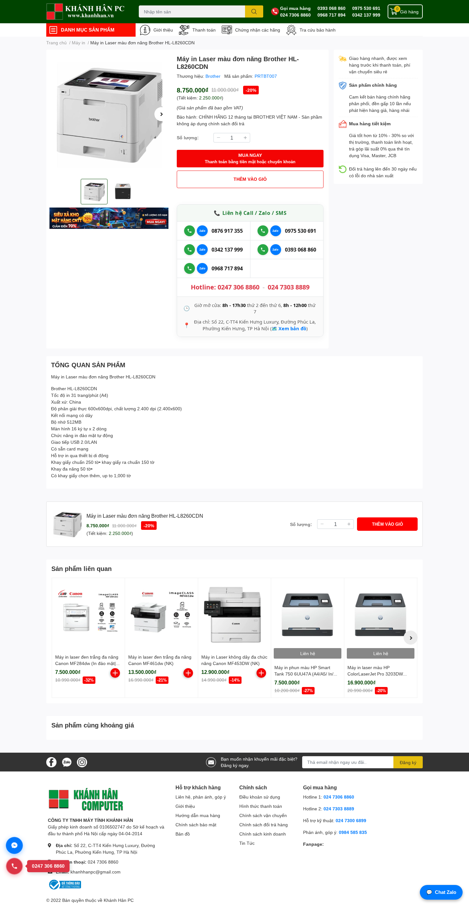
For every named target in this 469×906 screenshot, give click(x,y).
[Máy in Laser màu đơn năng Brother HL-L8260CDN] (108, 114)
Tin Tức (247, 843)
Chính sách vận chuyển (263, 815)
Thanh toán (204, 30)
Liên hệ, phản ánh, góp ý (200, 797)
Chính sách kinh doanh (262, 834)
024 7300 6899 (351, 820)
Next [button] (161, 114)
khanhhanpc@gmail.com (96, 871)
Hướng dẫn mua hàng (197, 815)
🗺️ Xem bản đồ (289, 328)
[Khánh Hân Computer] (85, 11)
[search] (254, 11)
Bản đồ (182, 834)
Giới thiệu (163, 30)
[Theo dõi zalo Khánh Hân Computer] (67, 761)
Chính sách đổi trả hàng (263, 824)
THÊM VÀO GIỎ (250, 179)
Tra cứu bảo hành (318, 30)
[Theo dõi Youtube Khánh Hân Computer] (82, 761)
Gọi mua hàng (295, 8)
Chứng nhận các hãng (257, 30)
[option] (108, 114)
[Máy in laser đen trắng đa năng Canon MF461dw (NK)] (161, 614)
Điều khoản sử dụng (259, 797)
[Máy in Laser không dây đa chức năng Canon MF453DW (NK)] (234, 614)
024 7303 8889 (288, 287)
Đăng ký (408, 762)
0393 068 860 (331, 8)
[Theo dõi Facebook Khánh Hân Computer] (51, 761)
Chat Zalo (441, 892)
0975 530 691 (366, 8)
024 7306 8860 (295, 15)
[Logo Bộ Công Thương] (64, 884)
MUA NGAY (250, 158)
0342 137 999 (366, 15)
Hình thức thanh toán (260, 806)
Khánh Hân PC (119, 900)
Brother (213, 76)
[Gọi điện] (189, 230)
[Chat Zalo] (202, 230)
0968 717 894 (331, 15)
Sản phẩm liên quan (81, 568)
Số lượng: (188, 137)
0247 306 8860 (238, 287)
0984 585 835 (353, 832)
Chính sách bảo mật (195, 824)
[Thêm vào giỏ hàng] (115, 673)
